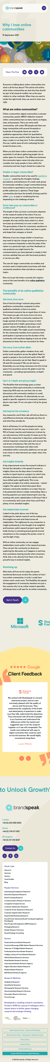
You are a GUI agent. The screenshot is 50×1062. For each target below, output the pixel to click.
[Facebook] (10, 856)
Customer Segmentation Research (17, 913)
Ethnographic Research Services (16, 988)
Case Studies (9, 879)
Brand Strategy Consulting (14, 933)
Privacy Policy (25, 1039)
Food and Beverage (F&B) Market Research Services (23, 945)
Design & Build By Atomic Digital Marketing (25, 1053)
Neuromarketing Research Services (17, 991)
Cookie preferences (25, 1049)
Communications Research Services (17, 901)
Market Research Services (14, 930)
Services (7, 873)
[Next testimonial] (28, 758)
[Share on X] (36, 72)
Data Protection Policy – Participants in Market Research (25, 1035)
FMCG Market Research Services (16, 958)
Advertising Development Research (17, 892)
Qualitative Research (12, 982)
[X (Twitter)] (4, 856)
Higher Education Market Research (17, 967)
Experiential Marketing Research (16, 916)
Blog (6, 882)
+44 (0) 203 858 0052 (11, 822)
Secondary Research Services (15, 994)
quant (10, 196)
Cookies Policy (25, 1044)
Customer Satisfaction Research (16, 907)
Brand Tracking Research (13, 898)
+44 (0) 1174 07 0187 (11, 831)
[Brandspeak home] (14, 8)
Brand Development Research (15, 895)
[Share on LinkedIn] (30, 72)
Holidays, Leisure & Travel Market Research (20, 955)
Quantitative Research (12, 985)
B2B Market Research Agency (15, 973)
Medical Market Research (13, 970)
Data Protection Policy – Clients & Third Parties (25, 1030)
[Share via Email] (42, 72)
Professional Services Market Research (18, 952)
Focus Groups (9, 997)
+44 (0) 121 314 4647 (11, 840)
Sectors (7, 876)
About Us (7, 870)
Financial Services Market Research (17, 943)
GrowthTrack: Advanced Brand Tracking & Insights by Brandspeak (23, 920)
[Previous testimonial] (21, 758)
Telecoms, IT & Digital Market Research (18, 949)
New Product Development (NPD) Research (20, 924)
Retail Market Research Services (16, 961)
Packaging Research (11, 927)
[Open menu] (44, 8)
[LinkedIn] (16, 856)
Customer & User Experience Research (18, 910)
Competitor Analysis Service (14, 904)
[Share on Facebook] (24, 72)
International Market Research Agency (18, 964)
